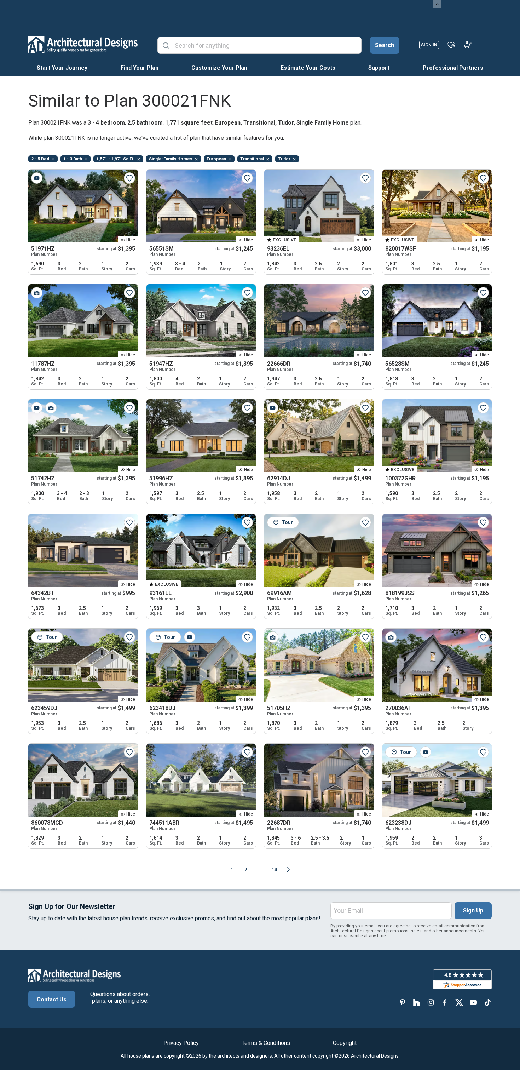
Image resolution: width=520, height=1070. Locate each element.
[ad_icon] (83, 44)
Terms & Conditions (266, 1043)
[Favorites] (451, 44)
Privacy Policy (181, 1043)
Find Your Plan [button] (139, 67)
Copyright (345, 1043)
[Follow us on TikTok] (487, 1002)
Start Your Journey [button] (62, 67)
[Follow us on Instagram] (431, 1002)
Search (384, 45)
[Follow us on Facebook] (445, 1002)
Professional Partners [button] (453, 67)
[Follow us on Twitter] (459, 1002)
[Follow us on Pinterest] (402, 1002)
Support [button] (378, 67)
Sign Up (473, 910)
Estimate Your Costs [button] (308, 67)
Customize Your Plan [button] (219, 67)
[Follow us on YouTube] (473, 1002)
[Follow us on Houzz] (416, 1002)
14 (274, 869)
